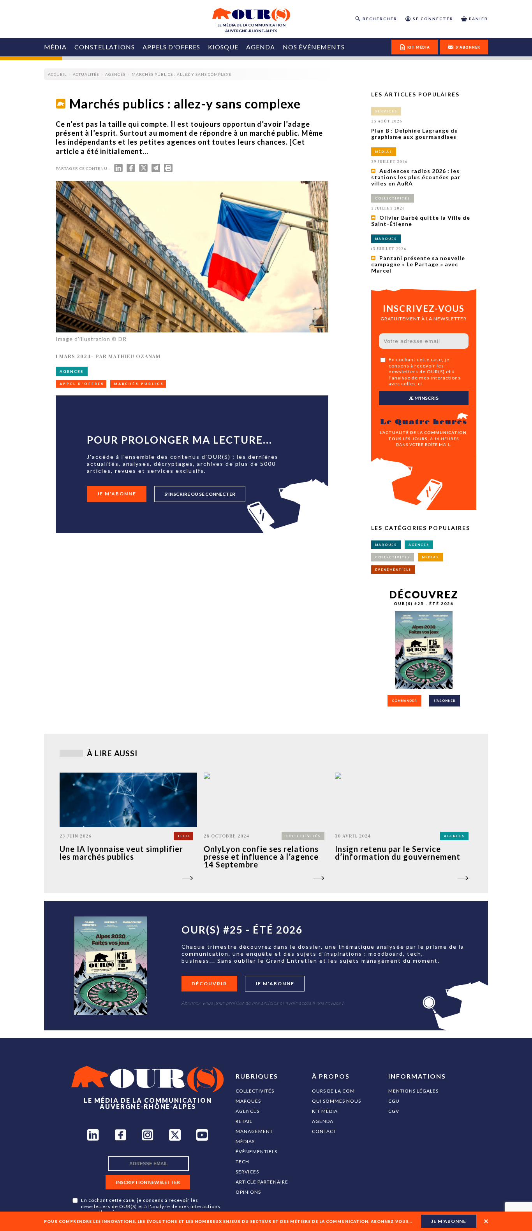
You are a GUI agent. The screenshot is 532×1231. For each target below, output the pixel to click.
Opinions (248, 1192)
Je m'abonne (116, 494)
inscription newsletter (148, 1182)
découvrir (209, 983)
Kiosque (223, 47)
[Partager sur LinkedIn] (118, 169)
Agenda (260, 47)
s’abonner (444, 701)
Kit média (325, 1111)
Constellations (104, 47)
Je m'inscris (424, 398)
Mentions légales (413, 1091)
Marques (248, 1101)
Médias (245, 1141)
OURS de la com (333, 1091)
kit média (418, 47)
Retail (244, 1121)
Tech (242, 1162)
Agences (247, 1111)
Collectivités (255, 1091)
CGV (393, 1111)
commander (404, 701)
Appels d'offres (171, 47)
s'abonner (468, 47)
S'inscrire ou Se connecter (199, 494)
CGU (394, 1101)
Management (254, 1131)
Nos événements (314, 47)
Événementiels (256, 1151)
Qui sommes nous (336, 1101)
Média (55, 47)
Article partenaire (262, 1182)
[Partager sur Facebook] (131, 169)
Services (247, 1172)
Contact (324, 1131)
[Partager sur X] (143, 169)
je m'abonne (448, 1221)
